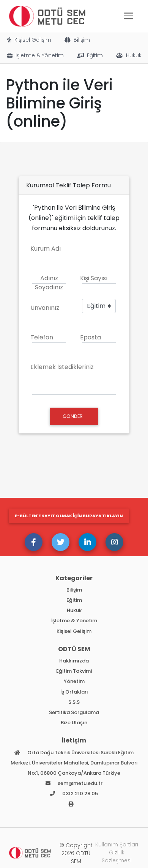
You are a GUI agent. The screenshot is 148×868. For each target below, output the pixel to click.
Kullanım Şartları (116, 844)
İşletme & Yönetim (40, 55)
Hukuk (134, 55)
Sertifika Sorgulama (74, 712)
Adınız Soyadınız (49, 283)
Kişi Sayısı (93, 278)
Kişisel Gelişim (32, 40)
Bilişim (82, 40)
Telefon (41, 337)
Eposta (90, 337)
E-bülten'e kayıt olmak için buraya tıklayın (69, 516)
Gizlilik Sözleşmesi (117, 856)
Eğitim (95, 55)
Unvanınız (44, 307)
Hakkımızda (74, 660)
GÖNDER (73, 416)
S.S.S (74, 702)
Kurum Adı (45, 248)
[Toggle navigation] (128, 16)
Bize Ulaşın (74, 722)
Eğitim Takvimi (74, 671)
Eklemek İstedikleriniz (62, 367)
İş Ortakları (74, 691)
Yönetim (74, 681)
